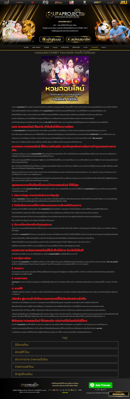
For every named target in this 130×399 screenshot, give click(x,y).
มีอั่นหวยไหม (21, 345)
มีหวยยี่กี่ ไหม (22, 352)
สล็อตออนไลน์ (76, 47)
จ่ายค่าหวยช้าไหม (24, 367)
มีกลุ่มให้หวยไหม (24, 374)
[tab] (65, 345)
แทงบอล (55, 47)
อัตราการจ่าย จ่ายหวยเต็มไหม (31, 359)
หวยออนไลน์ (94, 47)
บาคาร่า (86, 47)
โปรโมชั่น (46, 47)
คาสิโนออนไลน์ (65, 47)
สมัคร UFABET (36, 47)
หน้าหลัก (26, 47)
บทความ (104, 47)
